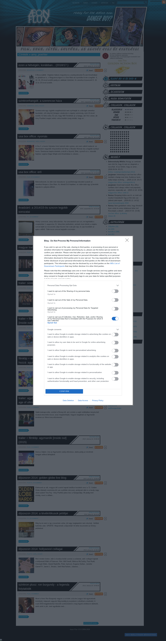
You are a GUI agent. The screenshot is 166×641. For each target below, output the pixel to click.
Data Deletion (68, 400)
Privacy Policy (97, 400)
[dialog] (83, 320)
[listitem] (83, 285)
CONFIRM (64, 391)
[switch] (115, 291)
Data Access (83, 400)
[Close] (127, 240)
